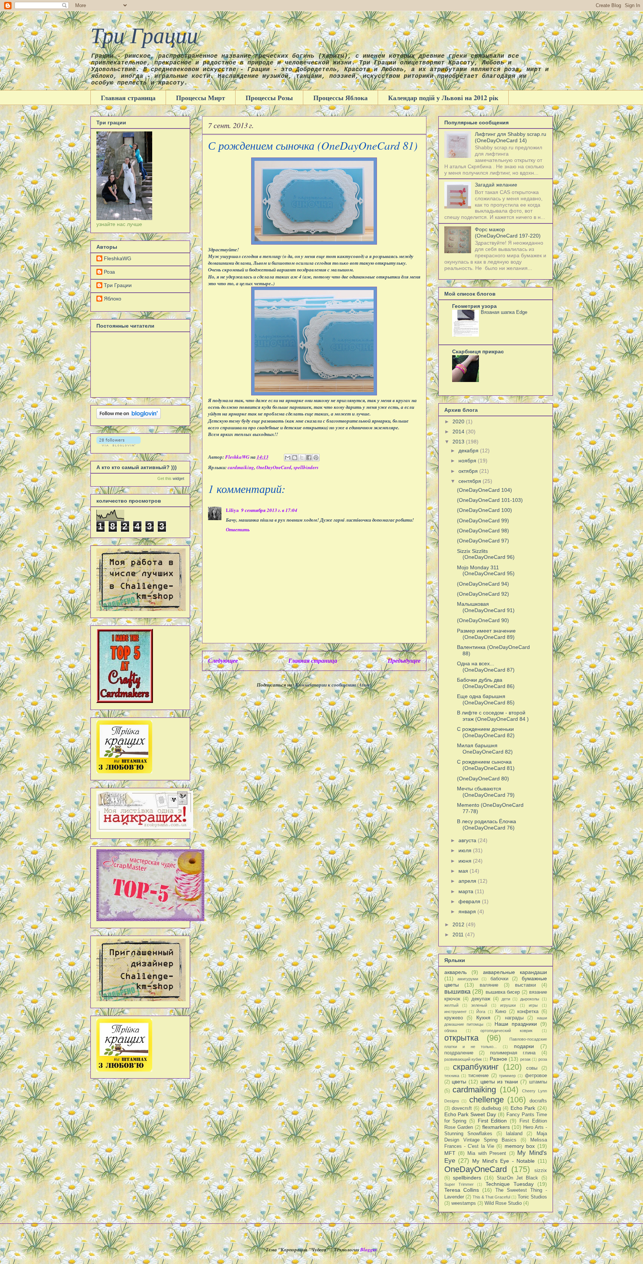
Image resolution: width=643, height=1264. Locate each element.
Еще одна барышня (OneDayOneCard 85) (486, 699)
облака (450, 1030)
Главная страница (128, 97)
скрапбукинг (476, 1067)
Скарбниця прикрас (478, 351)
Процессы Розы (269, 97)
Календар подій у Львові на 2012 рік (443, 97)
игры (533, 1005)
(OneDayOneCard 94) (483, 584)
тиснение (478, 1075)
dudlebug (491, 1108)
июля (465, 850)
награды (514, 1018)
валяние (489, 985)
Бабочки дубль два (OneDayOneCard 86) (486, 683)
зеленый (479, 1005)
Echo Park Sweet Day (470, 1114)
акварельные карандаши (515, 972)
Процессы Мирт (200, 97)
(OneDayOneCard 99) (483, 520)
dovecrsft (462, 1108)
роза (542, 1059)
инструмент (455, 1011)
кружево (453, 1018)
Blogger (368, 1249)
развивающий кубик (463, 1059)
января (467, 911)
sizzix (540, 1170)
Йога (480, 1011)
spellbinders (306, 467)
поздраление (458, 1053)
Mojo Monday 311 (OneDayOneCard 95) (486, 570)
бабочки (499, 978)
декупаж (480, 999)
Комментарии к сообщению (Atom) (333, 684)
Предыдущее (404, 660)
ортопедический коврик (506, 1030)
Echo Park (523, 1108)
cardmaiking (241, 467)
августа (468, 840)
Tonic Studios (532, 1197)
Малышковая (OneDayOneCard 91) (486, 607)
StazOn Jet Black (517, 1178)
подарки (524, 1046)
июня (465, 861)
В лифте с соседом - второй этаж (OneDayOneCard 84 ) (493, 716)
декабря (469, 450)
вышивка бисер (503, 992)
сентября (470, 481)
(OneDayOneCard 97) (483, 541)
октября (468, 471)
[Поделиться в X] (301, 457)
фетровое (536, 1075)
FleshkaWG (117, 258)
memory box (520, 1146)
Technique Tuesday (510, 1184)
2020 (459, 421)
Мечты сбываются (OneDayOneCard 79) (486, 792)
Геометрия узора (474, 306)
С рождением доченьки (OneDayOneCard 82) (486, 732)
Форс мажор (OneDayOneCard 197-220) (508, 232)
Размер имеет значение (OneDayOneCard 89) (486, 634)
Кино (500, 1011)
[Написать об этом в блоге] (294, 457)
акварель (455, 972)
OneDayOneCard (273, 467)
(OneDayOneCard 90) (483, 620)
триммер (507, 1075)
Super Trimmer (459, 1184)
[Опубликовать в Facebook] (309, 457)
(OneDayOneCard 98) (483, 531)
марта (466, 891)
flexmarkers (496, 1127)
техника (451, 1075)
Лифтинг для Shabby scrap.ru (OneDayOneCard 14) (510, 137)
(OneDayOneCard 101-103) (490, 500)
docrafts (538, 1101)
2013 (459, 442)
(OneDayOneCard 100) (484, 510)
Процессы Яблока (340, 97)
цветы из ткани (499, 1082)
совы (531, 1068)
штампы (538, 1082)
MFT (449, 1153)
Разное (498, 1059)
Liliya (232, 509)
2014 (459, 431)
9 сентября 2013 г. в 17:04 (269, 510)
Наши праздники (516, 1024)
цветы (459, 1082)
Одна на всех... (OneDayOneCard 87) (486, 666)
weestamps (463, 1203)
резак (525, 1059)
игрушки (508, 1005)
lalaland (514, 1133)
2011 (458, 934)
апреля (468, 881)
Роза (109, 272)
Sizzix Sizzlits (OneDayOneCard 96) (486, 554)
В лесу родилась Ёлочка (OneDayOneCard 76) (486, 824)
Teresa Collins (461, 1190)
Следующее (223, 660)
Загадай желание (496, 185)
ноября (468, 461)
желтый (451, 1005)
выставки (525, 985)
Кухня (483, 1018)
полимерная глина (512, 1053)
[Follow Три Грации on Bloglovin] (128, 417)
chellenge (486, 1099)
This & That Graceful (491, 1197)
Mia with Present (486, 1153)
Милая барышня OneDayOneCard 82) (485, 748)
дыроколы (529, 999)
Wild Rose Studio (503, 1203)
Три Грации (144, 34)
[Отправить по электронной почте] (287, 457)
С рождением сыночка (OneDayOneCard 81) (486, 765)
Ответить (238, 529)
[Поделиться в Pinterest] (316, 457)
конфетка (527, 1011)
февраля (470, 901)
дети (506, 999)
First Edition (492, 1121)
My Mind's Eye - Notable (503, 1161)
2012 (459, 924)
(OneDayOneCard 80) (483, 778)
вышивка (457, 991)
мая (464, 871)
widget (178, 478)
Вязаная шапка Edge (504, 312)
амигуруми (467, 979)
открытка (461, 1037)
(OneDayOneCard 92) (483, 594)
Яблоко (112, 299)
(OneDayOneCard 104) (484, 490)
